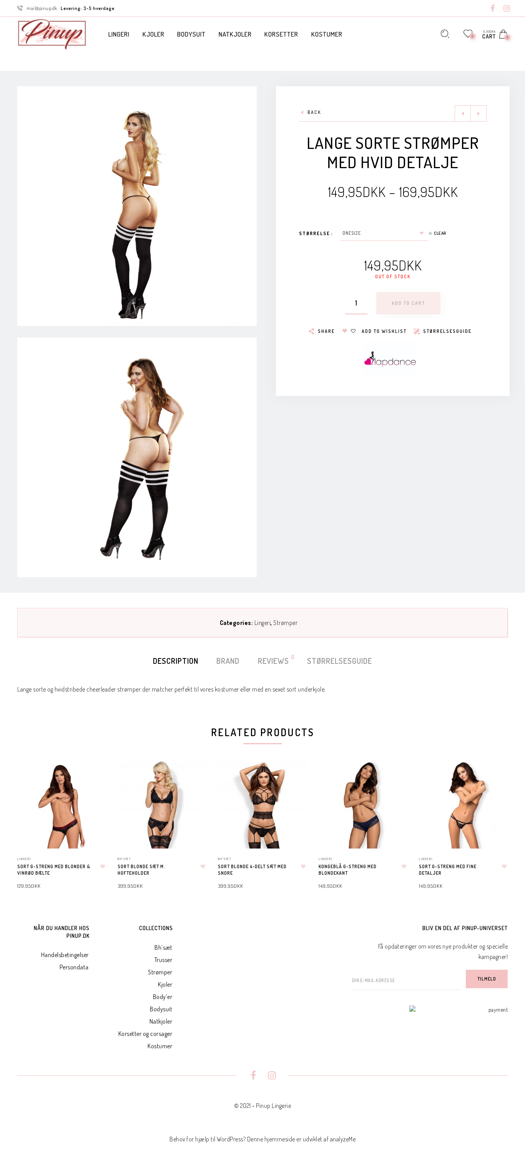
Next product (478, 113)
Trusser (164, 960)
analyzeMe (343, 1139)
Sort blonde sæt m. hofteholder (141, 870)
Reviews (274, 660)
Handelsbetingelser (65, 955)
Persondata (74, 967)
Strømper (285, 622)
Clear (440, 233)
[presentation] (27, 817)
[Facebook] (492, 9)
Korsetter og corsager (145, 1033)
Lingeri (262, 622)
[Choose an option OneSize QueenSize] (384, 233)
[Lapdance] (390, 358)
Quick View (92, 776)
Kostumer (160, 1046)
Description (175, 661)
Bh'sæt (124, 859)
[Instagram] (506, 9)
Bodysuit (161, 1009)
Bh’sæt (163, 947)
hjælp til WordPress (219, 1139)
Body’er (163, 997)
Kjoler (165, 984)
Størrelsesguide (339, 661)
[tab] (176, 661)
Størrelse (314, 233)
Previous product (462, 113)
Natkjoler (161, 1021)
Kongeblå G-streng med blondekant (348, 870)
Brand (227, 661)
